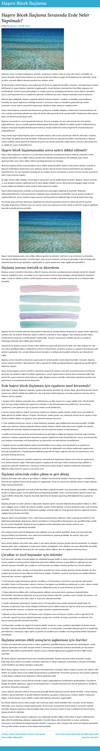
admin (27, 26)
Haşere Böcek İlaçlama (24, 3)
